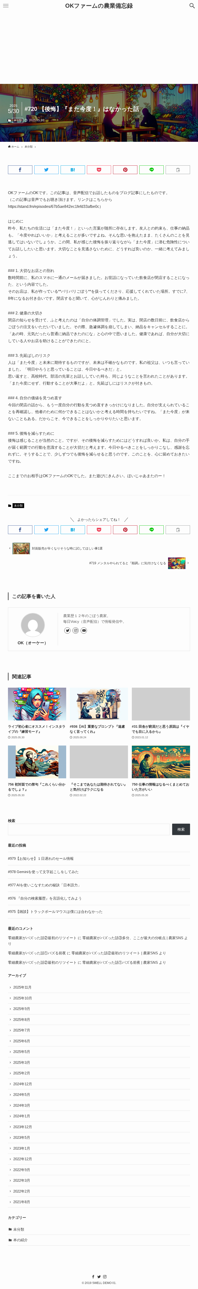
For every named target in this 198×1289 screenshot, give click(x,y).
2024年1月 (21, 1116)
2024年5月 (21, 1094)
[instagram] (75, 630)
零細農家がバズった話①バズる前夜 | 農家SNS (120, 962)
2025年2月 (21, 1073)
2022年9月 (21, 1170)
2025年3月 (21, 1062)
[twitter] (67, 630)
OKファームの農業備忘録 (99, 6)
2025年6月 (21, 1041)
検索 (11, 821)
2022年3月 (21, 1180)
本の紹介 (20, 1240)
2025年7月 (21, 1030)
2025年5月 (21, 1052)
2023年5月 (21, 1137)
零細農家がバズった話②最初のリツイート (42, 938)
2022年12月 (22, 1159)
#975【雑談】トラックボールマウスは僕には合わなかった (55, 911)
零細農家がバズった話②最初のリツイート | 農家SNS (114, 953)
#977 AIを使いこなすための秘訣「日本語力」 (44, 885)
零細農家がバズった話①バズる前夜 (37, 953)
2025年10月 (22, 998)
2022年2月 (21, 1191)
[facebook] (93, 1277)
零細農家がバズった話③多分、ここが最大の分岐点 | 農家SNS (132, 938)
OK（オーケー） (33, 643)
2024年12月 (22, 1084)
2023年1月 (21, 1148)
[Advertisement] (99, 47)
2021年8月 (21, 1202)
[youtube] (84, 630)
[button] (192, 6)
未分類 (18, 120)
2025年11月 (22, 987)
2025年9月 (21, 1009)
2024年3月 (21, 1105)
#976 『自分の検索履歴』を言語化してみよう (45, 898)
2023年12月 (22, 1127)
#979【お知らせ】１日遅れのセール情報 (41, 858)
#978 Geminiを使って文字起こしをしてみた (43, 872)
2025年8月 (21, 1020)
